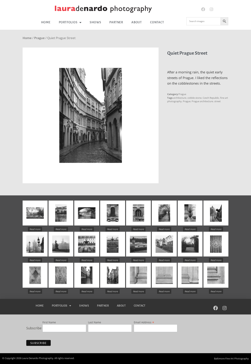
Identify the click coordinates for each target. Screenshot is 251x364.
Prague (39, 38)
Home (45, 22)
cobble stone (194, 97)
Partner (116, 22)
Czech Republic (211, 97)
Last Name (94, 322)
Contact (157, 22)
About (136, 22)
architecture (179, 97)
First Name (49, 322)
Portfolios (68, 22)
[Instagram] (211, 9)
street (217, 101)
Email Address (144, 322)
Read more (35, 229)
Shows (95, 22)
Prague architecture (202, 101)
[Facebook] (203, 9)
